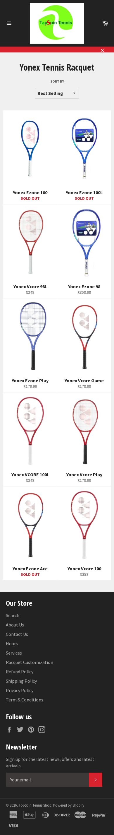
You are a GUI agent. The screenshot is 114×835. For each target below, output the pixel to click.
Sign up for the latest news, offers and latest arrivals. (50, 762)
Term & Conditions (24, 700)
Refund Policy (19, 672)
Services (14, 653)
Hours (12, 643)
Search (12, 615)
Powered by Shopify (68, 805)
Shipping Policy (21, 681)
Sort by (57, 81)
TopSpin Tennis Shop (35, 805)
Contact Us (17, 634)
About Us (15, 625)
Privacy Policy (19, 690)
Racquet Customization (29, 662)
